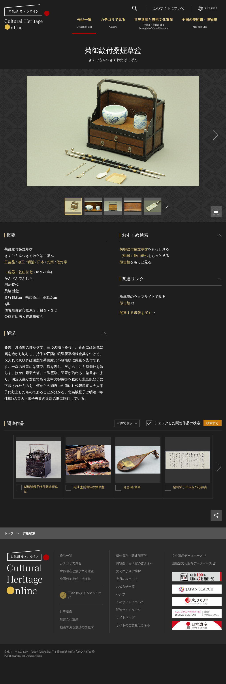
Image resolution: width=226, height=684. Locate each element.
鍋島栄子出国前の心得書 (190, 487)
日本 (40, 262)
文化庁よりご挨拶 (128, 571)
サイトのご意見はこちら (133, 625)
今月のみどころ (127, 579)
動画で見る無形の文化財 (77, 627)
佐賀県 (61, 262)
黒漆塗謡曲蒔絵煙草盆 (88, 487)
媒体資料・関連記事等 (131, 555)
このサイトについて (169, 8)
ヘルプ (120, 594)
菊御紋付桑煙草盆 (134, 249)
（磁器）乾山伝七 (18, 272)
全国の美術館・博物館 (199, 23)
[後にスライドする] (215, 135)
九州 (50, 262)
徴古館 (125, 262)
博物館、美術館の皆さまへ (134, 563)
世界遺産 (66, 611)
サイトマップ (125, 617)
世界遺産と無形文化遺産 (153, 24)
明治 (30, 262)
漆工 (21, 262)
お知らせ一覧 (125, 586)
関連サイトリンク (128, 609)
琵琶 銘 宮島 (132, 487)
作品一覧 (84, 23)
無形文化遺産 (69, 619)
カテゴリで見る (113, 23)
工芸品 (9, 262)
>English (211, 8)
